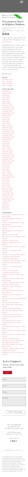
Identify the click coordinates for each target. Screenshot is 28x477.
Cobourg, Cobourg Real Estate (14, 260)
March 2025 (6, 125)
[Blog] (15, 441)
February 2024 (7, 151)
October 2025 (7, 111)
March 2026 (6, 103)
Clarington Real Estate (11, 256)
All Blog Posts (7, 79)
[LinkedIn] (17, 441)
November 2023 (8, 157)
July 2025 (5, 117)
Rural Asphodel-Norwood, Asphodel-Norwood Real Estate (12, 322)
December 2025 (8, 107)
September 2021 (8, 199)
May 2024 (5, 145)
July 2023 (5, 165)
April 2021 (6, 209)
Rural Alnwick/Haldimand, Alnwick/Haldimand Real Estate (12, 316)
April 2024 (6, 147)
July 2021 (5, 203)
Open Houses (7, 83)
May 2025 (5, 121)
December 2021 (8, 193)
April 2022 (6, 185)
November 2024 (8, 133)
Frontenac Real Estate (10, 272)
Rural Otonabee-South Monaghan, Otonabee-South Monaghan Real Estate (13, 340)
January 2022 (7, 191)
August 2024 (7, 139)
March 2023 (6, 173)
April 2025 (6, 123)
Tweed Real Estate (9, 350)
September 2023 (8, 161)
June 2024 (6, 143)
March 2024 (6, 149)
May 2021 (5, 207)
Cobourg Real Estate (10, 258)
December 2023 (8, 155)
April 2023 (6, 171)
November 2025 (8, 109)
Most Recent (7, 91)
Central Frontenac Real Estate (13, 254)
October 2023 (7, 159)
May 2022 (5, 183)
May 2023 (5, 169)
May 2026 (5, 99)
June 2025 (6, 119)
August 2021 (6, 201)
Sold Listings (7, 85)
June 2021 (6, 205)
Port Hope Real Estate (10, 302)
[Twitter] (13, 441)
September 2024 (8, 137)
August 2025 (7, 115)
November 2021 (8, 195)
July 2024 (5, 141)
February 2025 (7, 127)
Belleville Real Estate (10, 234)
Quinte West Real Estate (11, 308)
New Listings (7, 81)
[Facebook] (11, 441)
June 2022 (6, 181)
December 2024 (8, 131)
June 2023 (6, 167)
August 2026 (7, 93)
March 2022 (6, 187)
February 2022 (7, 189)
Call (7, 372)
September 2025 (8, 113)
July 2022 (5, 179)
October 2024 (7, 135)
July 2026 (5, 95)
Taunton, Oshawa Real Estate (13, 348)
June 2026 (6, 97)
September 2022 (8, 177)
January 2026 (7, 105)
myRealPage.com (18, 450)
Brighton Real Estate (10, 240)
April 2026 (6, 101)
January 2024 (7, 153)
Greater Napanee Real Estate (13, 282)
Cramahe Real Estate (10, 270)
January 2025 (7, 129)
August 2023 (7, 163)
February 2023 (7, 175)
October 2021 (7, 197)
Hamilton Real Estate (10, 284)
